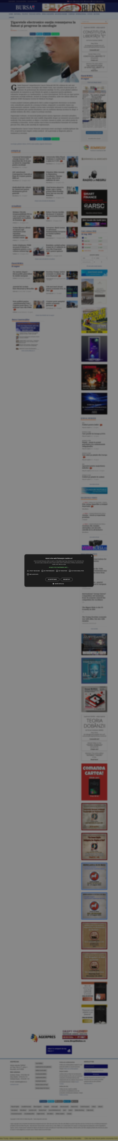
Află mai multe (62, 564)
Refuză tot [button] (66, 579)
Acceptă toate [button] (52, 579)
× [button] (91, 556)
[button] (59, 567)
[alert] (59, 570)
